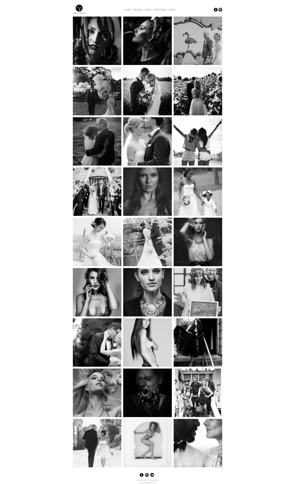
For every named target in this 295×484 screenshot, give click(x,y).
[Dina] (147, 191)
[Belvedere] (97, 242)
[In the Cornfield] (147, 91)
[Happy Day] (198, 191)
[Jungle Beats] (97, 41)
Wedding (138, 9)
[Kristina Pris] (79, 10)
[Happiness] (97, 141)
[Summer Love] (198, 91)
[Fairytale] (198, 342)
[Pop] (97, 393)
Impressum (154, 480)
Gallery (148, 9)
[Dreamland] (198, 242)
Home (127, 9)
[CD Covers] (147, 393)
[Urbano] (198, 393)
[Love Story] (147, 141)
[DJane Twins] (198, 141)
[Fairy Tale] (97, 191)
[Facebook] (216, 9)
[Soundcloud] (152, 475)
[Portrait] (147, 292)
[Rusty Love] (198, 41)
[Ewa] (147, 342)
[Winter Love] (198, 292)
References (160, 9)
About (171, 9)
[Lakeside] (198, 443)
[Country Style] (147, 242)
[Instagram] (220, 9)
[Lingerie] (97, 292)
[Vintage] (97, 342)
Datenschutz (142, 480)
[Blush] (97, 91)
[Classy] (97, 443)
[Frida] (147, 41)
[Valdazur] (147, 443)
